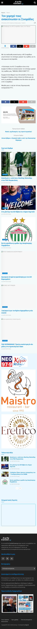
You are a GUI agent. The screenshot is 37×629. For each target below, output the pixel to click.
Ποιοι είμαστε (5, 619)
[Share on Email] (26, 46)
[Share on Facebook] (13, 46)
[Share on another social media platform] (33, 46)
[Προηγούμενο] (17, 488)
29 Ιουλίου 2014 (5, 23)
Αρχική (3, 12)
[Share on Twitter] (20, 46)
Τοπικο (5, 174)
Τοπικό (8, 12)
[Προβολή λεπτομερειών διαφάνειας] (18, 114)
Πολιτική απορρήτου (26, 619)
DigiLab (27, 625)
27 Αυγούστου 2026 (6, 182)
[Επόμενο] (20, 488)
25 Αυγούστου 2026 (6, 281)
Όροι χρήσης (14, 619)
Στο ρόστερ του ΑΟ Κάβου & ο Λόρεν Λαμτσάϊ (18, 212)
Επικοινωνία (4, 621)
